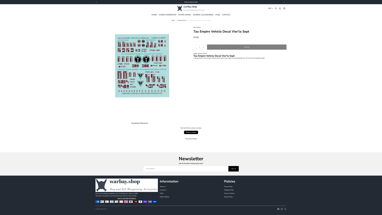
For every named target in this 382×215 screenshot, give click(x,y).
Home (173, 20)
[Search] (276, 8)
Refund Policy (228, 197)
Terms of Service (229, 193)
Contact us (163, 190)
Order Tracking (164, 197)
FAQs (161, 193)
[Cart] (284, 8)
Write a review (191, 132)
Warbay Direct (182, 20)
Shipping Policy (229, 190)
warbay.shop (103, 209)
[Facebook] (278, 209)
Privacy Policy (228, 186)
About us (163, 186)
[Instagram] (282, 209)
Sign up (233, 169)
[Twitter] (285, 209)
